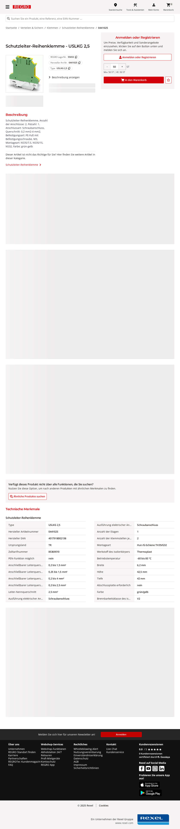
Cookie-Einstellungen (149, 818)
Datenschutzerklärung (72, 820)
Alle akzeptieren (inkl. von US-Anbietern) (149, 791)
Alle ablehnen (149, 805)
